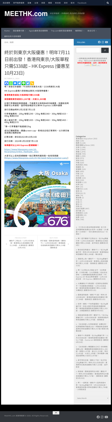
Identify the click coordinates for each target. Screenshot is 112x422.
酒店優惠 (6, 2)
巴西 (77, 206)
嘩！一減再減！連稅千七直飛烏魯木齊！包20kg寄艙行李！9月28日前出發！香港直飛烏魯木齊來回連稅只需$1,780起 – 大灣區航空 (92, 386)
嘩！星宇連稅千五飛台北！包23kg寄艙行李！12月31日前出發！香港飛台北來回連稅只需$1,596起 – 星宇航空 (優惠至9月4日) (92, 241)
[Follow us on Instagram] (103, 42)
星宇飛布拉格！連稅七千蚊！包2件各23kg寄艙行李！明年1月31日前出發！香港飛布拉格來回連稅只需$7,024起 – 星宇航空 (92, 363)
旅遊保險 (79, 215)
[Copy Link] (32, 83)
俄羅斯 (78, 167)
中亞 (77, 200)
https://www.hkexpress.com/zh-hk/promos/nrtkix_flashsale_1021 (21, 150)
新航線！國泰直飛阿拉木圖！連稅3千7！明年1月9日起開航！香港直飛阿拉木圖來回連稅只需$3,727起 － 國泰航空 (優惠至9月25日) (92, 374)
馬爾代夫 (79, 189)
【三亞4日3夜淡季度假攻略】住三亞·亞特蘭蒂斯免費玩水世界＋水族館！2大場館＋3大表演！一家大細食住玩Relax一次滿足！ (92, 230)
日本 (29, 2)
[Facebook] (6, 83)
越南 (77, 171)
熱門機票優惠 (18, 2)
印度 (77, 173)
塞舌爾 (78, 197)
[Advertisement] (92, 84)
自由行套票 (80, 208)
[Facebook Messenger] (15, 83)
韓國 (50, 2)
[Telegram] (19, 83)
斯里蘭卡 (79, 182)
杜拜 (77, 184)
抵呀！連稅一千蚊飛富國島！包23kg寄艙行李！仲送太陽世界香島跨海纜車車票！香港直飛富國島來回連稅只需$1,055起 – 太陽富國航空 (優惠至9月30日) (92, 307)
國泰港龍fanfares (83, 145)
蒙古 (77, 204)
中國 (77, 162)
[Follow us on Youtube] (106, 42)
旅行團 (78, 211)
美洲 (77, 180)
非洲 (77, 202)
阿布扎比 (79, 193)
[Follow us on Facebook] (99, 42)
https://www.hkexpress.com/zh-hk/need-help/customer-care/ (36, 157)
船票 (77, 217)
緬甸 (77, 195)
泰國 (43, 2)
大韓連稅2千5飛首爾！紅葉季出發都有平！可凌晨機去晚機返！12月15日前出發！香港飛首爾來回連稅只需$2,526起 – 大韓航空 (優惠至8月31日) (92, 286)
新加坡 (58, 2)
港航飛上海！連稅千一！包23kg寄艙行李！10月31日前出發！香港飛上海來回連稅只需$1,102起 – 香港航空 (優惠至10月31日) (92, 262)
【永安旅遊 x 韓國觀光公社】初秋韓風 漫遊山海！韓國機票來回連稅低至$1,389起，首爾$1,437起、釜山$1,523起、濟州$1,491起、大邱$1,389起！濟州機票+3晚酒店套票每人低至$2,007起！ (92, 351)
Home (7, 30)
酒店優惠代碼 (18, 30)
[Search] (105, 50)
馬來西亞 (79, 165)
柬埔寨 (78, 169)
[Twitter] (28, 83)
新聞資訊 (79, 213)
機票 (12, 42)
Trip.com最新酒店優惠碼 (61, 30)
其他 (77, 219)
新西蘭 (78, 178)
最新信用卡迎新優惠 (12, 36)
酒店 (77, 141)
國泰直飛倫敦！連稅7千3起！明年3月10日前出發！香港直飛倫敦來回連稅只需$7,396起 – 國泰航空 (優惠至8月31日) (92, 297)
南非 (77, 186)
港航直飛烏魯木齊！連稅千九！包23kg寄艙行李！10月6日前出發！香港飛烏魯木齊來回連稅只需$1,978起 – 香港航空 (92, 317)
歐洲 (72, 2)
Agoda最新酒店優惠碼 (38, 30)
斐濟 (77, 191)
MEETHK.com (26, 13)
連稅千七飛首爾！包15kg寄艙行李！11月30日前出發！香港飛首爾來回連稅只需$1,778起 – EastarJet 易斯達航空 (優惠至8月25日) (92, 338)
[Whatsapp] (11, 83)
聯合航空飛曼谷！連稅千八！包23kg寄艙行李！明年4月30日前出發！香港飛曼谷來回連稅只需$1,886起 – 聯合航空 (92, 251)
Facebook (82, 2)
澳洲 (66, 2)
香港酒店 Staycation (84, 138)
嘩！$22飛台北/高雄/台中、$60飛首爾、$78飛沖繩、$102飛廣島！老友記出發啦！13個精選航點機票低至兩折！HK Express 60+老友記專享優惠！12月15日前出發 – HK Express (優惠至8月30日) (91, 274)
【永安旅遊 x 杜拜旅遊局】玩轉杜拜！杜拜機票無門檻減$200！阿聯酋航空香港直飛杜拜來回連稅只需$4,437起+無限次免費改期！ (92, 327)
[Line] (23, 83)
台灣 (36, 2)
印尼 (77, 176)
